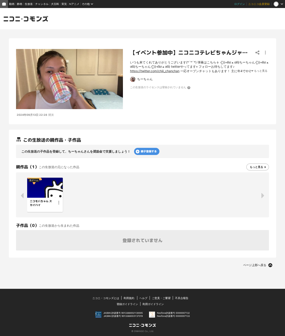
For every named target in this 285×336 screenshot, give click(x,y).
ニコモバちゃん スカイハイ (41, 203)
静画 (19, 4)
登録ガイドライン (127, 304)
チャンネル (42, 4)
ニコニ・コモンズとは (105, 298)
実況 (64, 4)
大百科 (55, 4)
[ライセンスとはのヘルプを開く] (189, 88)
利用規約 (129, 298)
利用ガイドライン (153, 304)
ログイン (239, 4)
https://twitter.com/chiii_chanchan (154, 71)
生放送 (29, 4)
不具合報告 (181, 298)
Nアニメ (74, 4)
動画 (11, 4)
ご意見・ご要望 (161, 298)
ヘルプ (143, 298)
